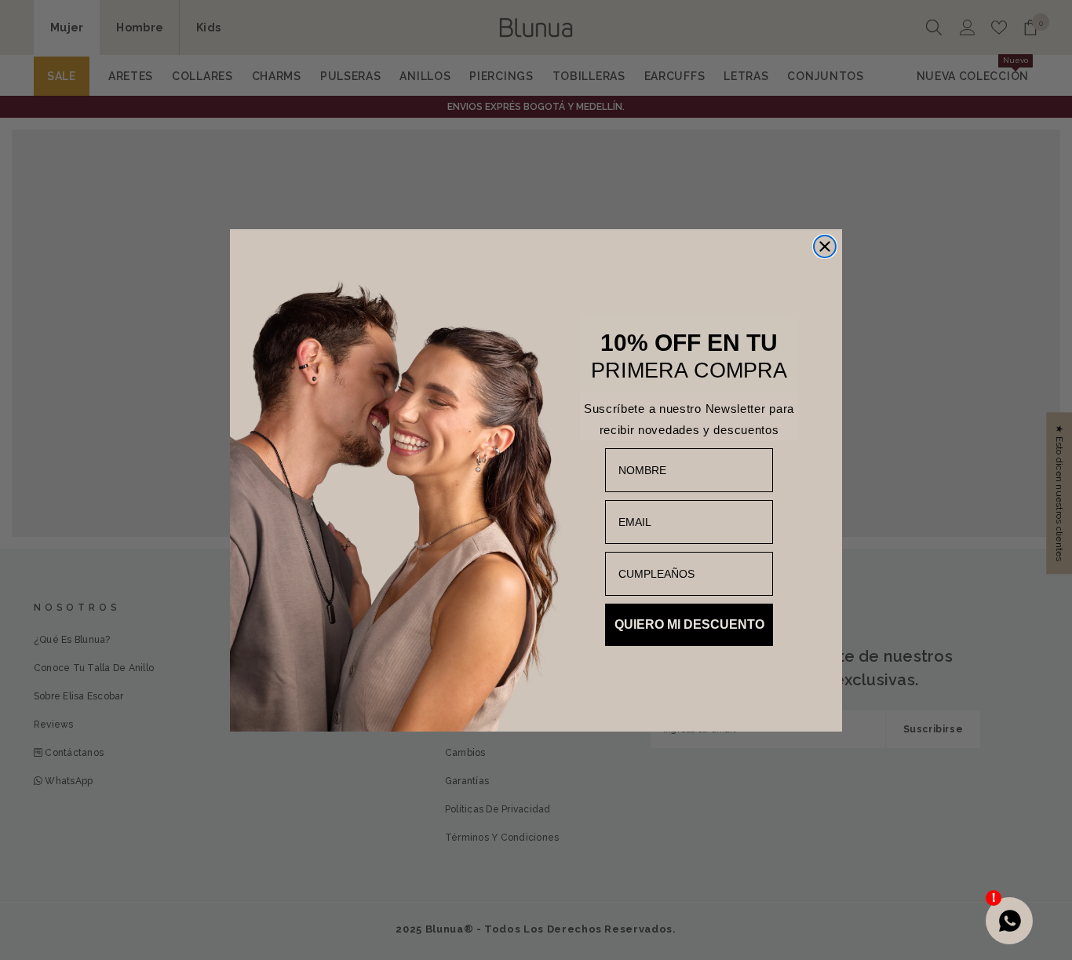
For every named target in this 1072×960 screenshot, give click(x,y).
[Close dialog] (825, 246)
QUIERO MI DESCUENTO (689, 624)
